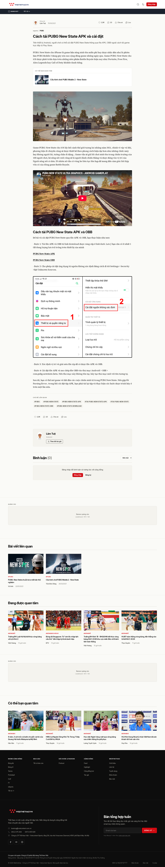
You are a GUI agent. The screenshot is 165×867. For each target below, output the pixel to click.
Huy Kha (124, 743)
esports (35, 31)
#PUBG (10, 577)
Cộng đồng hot (89, 771)
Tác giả (86, 775)
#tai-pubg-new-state (120, 402)
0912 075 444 (16, 832)
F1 (9, 783)
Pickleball (11, 775)
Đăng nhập (151, 4)
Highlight (87, 767)
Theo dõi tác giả (55, 441)
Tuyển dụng (113, 771)
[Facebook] (10, 842)
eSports (10, 787)
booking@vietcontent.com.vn (21, 828)
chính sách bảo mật (124, 835)
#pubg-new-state (50, 402)
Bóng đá (11, 763)
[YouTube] (16, 842)
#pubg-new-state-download (69, 406)
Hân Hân (11, 743)
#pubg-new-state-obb (43, 406)
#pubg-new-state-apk (71, 402)
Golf (9, 779)
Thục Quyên (126, 643)
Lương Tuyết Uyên (90, 743)
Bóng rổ (10, 767)
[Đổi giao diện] (143, 4)
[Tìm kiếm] (138, 4)
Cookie (154, 863)
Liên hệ (111, 767)
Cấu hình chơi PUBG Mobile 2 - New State (68, 79)
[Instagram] (22, 842)
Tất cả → (27, 11)
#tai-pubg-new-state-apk (96, 402)
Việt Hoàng (12, 643)
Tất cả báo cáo (38, 763)
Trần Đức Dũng (51, 584)
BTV (47, 643)
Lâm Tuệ (43, 23)
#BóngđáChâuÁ (52, 633)
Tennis (10, 771)
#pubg (37, 402)
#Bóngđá (11, 733)
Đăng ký (88, 475)
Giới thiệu (112, 763)
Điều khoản (113, 775)
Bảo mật (112, 779)
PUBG (42, 31)
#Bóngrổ (11, 633)
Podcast (61, 763)
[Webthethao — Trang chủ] (19, 4)
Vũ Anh (10, 586)
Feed (85, 763)
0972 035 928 (30, 832)
